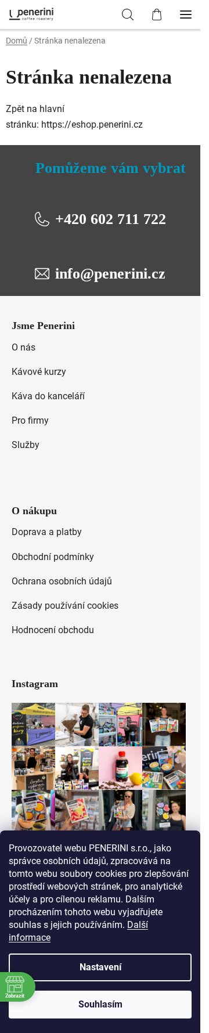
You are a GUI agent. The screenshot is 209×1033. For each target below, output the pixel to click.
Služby (25, 444)
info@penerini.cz (110, 273)
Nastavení (100, 967)
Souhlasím (100, 1004)
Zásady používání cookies (65, 605)
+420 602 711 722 (110, 219)
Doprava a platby (47, 531)
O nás (23, 347)
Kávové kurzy (39, 371)
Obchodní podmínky (53, 556)
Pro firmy (30, 420)
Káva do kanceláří (48, 396)
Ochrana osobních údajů (62, 581)
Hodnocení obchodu (53, 629)
